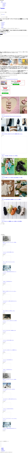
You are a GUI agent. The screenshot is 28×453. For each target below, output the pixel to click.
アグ (5, 33)
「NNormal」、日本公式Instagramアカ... (7, 281)
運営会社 (2, 448)
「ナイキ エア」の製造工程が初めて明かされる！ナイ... (9, 271)
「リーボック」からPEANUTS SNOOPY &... (8, 408)
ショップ (4, 5)
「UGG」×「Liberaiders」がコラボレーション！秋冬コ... (9, 155)
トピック (4, 6)
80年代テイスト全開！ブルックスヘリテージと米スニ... (9, 291)
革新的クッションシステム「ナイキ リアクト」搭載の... (9, 242)
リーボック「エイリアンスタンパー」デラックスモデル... (10, 418)
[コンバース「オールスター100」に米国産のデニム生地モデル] (7, 329)
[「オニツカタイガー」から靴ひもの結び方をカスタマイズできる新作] (7, 397)
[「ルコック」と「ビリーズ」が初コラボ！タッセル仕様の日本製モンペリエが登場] (7, 319)
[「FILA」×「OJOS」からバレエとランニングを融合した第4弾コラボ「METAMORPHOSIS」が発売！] (7, 260)
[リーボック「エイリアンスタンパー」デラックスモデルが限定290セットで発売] (7, 417)
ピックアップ (3, 22)
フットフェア (3, 114)
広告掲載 (2, 449)
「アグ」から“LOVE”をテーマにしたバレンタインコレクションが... (11, 116)
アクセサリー (3, 24)
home (2, 1)
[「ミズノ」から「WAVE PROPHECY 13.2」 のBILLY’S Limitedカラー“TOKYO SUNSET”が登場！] (7, 358)
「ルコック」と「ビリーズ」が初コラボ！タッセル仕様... (10, 320)
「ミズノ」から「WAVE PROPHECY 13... (8, 359)
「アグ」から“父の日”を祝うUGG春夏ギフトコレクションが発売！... (11, 199)
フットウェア (4, 3)
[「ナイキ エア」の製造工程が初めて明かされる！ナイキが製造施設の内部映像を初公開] (7, 270)
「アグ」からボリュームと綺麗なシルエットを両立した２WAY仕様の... (11, 221)
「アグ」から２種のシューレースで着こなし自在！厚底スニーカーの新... (12, 177)
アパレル (4, 4)
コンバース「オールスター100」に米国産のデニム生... (9, 330)
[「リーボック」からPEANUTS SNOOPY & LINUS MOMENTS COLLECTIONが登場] (7, 407)
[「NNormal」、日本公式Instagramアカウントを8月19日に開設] (7, 280)
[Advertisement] (5, 229)
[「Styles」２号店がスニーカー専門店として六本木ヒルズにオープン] (7, 309)
